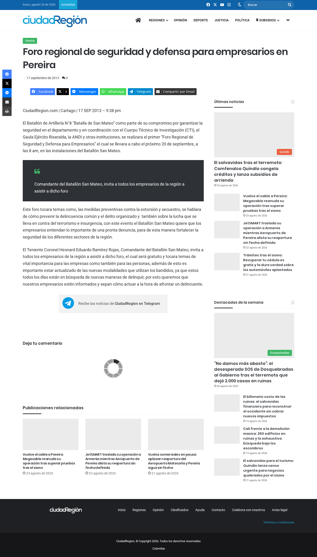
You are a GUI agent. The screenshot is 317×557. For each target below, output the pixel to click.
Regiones (157, 20)
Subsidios (267, 20)
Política (242, 20)
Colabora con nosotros (248, 510)
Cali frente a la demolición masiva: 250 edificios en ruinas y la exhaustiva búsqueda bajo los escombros (266, 438)
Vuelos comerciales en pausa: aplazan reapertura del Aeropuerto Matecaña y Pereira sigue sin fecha (174, 461)
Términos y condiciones (278, 522)
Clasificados (179, 510)
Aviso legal (279, 510)
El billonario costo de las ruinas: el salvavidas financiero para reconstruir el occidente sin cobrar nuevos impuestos (267, 406)
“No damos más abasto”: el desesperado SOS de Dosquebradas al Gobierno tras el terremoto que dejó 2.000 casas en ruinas (253, 372)
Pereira (30, 40)
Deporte (201, 20)
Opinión (180, 20)
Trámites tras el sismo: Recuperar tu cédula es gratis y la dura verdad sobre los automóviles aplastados (268, 262)
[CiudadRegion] (55, 21)
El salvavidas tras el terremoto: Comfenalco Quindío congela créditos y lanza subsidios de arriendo (248, 171)
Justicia (221, 20)
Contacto (218, 510)
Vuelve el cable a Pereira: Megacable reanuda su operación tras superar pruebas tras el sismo (49, 461)
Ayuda (200, 510)
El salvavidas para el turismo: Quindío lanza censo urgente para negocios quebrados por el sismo (268, 468)
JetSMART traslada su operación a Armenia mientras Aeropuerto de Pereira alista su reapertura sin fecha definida (113, 461)
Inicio (122, 510)
